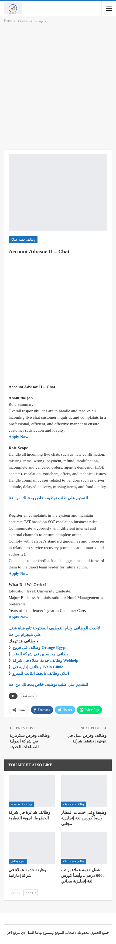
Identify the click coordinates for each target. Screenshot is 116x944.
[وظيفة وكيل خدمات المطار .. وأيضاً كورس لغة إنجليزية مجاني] (84, 791)
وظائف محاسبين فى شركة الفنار (41, 654)
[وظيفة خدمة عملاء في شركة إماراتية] (32, 848)
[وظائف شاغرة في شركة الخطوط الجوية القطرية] (32, 791)
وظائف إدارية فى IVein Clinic (38, 667)
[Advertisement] (58, 87)
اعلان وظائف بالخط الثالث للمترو (41, 673)
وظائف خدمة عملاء (23, 239)
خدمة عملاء (27, 695)
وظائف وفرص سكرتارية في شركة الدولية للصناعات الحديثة (29, 741)
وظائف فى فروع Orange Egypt (40, 647)
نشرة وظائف (18, 861)
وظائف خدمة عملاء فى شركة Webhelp (45, 660)
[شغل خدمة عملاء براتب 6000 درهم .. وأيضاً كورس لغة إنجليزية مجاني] (84, 848)
